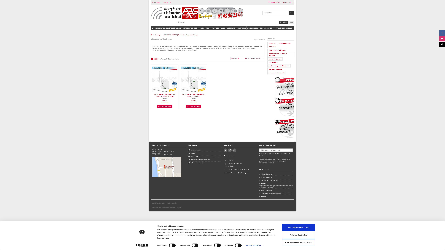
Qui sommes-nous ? (267, 187)
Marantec (272, 47)
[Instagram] (234, 150)
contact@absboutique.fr (241, 173)
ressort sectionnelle (276, 73)
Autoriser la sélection (298, 235)
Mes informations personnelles (199, 160)
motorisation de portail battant (278, 54)
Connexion (181, 22)
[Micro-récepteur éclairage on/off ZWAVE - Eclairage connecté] (164, 79)
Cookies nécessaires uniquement (298, 242)
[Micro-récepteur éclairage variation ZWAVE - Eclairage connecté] (193, 79)
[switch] (192, 245)
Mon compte (192, 145)
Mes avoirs (192, 153)
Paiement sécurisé (267, 174)
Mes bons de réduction (197, 163)
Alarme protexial (275, 69)
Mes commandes (195, 150)
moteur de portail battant (279, 66)
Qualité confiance (266, 190)
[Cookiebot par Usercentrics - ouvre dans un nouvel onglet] (142, 245)
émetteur (272, 43)
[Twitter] (230, 150)
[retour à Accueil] (151, 34)
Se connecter (156, 2)
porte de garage (275, 59)
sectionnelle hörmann (277, 50)
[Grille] (152, 59)
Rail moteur (273, 62)
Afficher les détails (253, 245)
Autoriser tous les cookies (298, 227)
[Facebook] (225, 150)
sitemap (263, 197)
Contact (165, 2)
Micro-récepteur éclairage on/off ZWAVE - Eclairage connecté (164, 95)
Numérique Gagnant (174, 208)
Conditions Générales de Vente (271, 193)
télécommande (285, 43)
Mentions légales (266, 177)
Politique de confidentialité (269, 180)
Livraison (264, 184)
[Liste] (155, 59)
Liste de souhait (275, 2)
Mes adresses (193, 156)
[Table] (157, 59)
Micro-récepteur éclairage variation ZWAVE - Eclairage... (193, 95)
